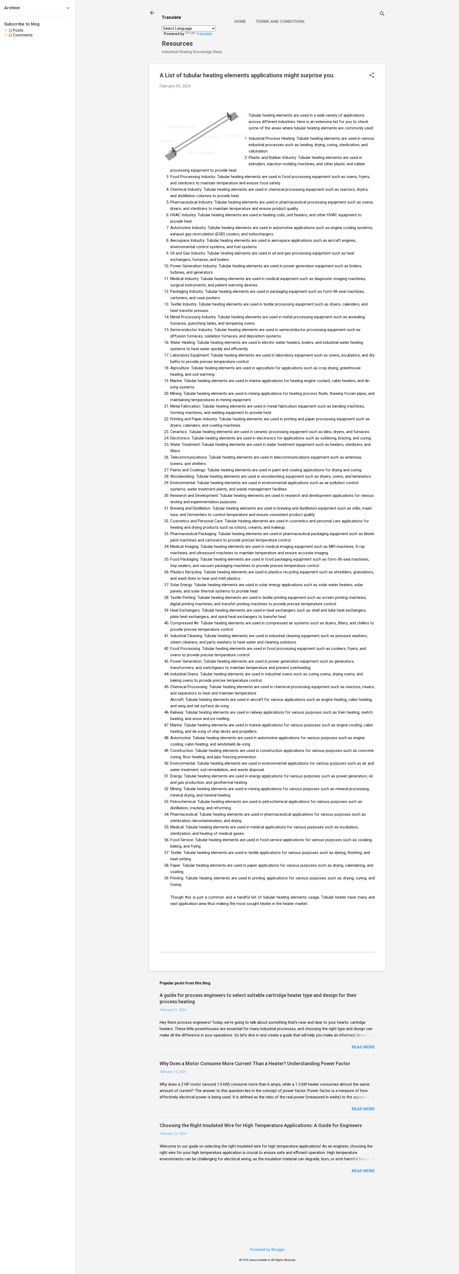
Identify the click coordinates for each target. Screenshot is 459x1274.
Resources (177, 43)
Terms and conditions (280, 21)
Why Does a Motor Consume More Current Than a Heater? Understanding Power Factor (255, 1063)
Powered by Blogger (267, 1249)
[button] (371, 75)
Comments (22, 35)
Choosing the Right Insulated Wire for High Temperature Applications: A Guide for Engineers (261, 1125)
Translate (204, 33)
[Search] (382, 14)
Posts (17, 30)
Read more (363, 1047)
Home (240, 21)
